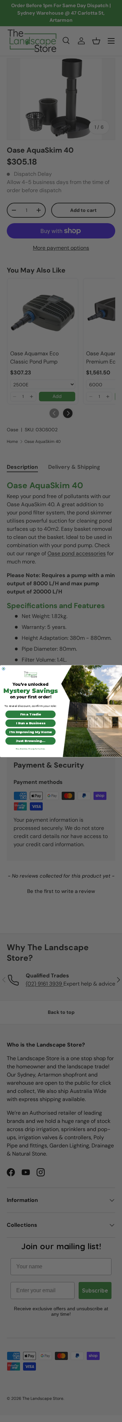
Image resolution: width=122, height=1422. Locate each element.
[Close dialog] (3, 668)
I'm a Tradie (30, 714)
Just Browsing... (30, 741)
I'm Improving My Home (30, 732)
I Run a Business (30, 723)
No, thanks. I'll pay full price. (30, 748)
